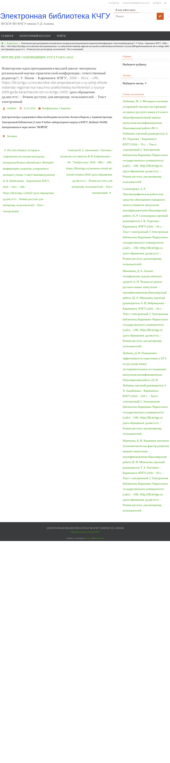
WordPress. (99, 538)
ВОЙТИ (157, 3)
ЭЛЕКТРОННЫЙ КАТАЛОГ (136, 3)
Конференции (12, 43)
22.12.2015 (30, 108)
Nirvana (88, 538)
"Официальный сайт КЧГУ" (85, 531)
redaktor (12, 108)
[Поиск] (160, 16)
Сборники (65, 108)
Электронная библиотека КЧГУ (55, 16)
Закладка (12, 136)
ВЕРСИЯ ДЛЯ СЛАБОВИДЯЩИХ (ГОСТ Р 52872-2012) (37, 57)
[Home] (2, 43)
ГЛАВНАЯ (114, 3)
